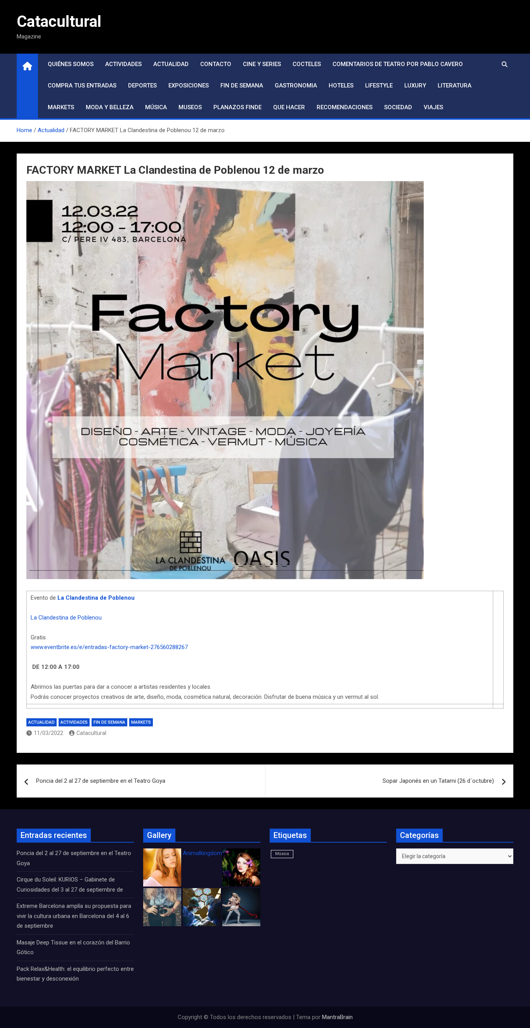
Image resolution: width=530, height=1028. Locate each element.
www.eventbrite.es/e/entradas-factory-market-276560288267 (109, 647)
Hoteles (341, 85)
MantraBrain (337, 1017)
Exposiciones (188, 85)
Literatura (454, 85)
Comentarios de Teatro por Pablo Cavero (398, 64)
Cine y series (262, 64)
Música (156, 107)
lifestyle (379, 85)
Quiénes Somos (71, 64)
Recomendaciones (344, 107)
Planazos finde (237, 107)
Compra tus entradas (82, 85)
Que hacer (289, 107)
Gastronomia (296, 85)
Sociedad (398, 107)
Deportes (142, 85)
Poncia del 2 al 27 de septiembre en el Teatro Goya (100, 780)
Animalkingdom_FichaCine (216, 853)
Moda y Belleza (109, 107)
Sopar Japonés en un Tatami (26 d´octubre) (438, 780)
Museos (190, 107)
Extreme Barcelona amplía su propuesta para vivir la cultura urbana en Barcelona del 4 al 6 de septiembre (74, 915)
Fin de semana (241, 85)
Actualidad (171, 64)
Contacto (215, 64)
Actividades (123, 64)
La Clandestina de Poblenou (96, 597)
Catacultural (59, 21)
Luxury (415, 85)
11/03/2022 (48, 733)
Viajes (433, 107)
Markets (61, 107)
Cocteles (307, 64)
